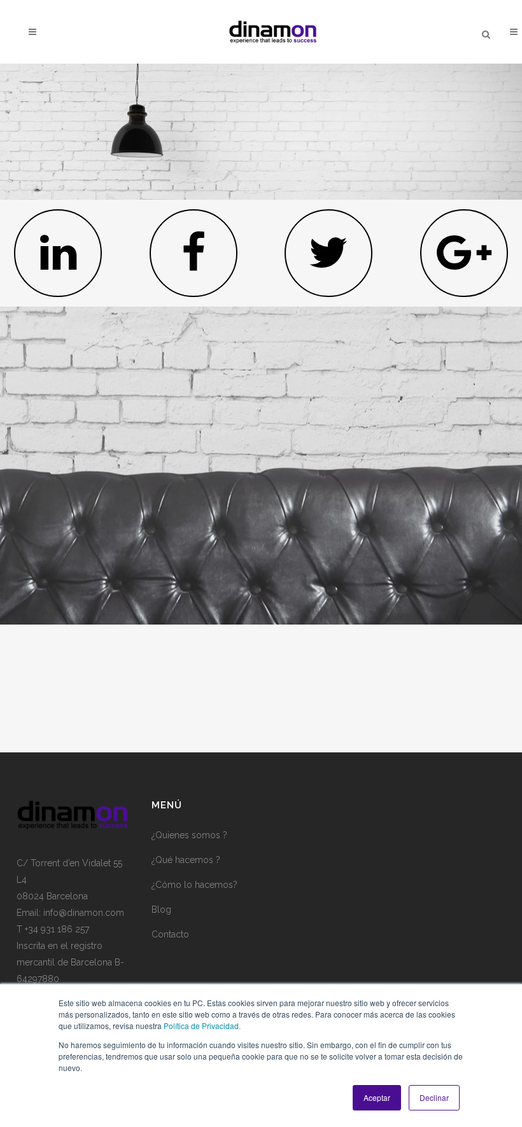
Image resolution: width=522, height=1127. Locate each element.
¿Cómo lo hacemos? (194, 885)
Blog (161, 909)
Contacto (170, 934)
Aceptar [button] (376, 1097)
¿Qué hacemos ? (186, 860)
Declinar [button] (434, 1097)
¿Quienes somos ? (189, 835)
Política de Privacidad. (202, 1025)
